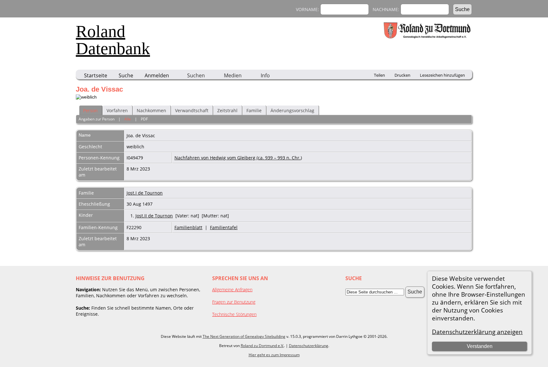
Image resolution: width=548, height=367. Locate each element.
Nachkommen (151, 110)
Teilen (379, 75)
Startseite (95, 75)
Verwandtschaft (191, 110)
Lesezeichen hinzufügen (442, 75)
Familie (254, 110)
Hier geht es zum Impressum (274, 354)
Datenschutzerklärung (308, 345)
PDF (144, 119)
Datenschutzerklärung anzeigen (477, 332)
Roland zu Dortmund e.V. (262, 345)
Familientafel (224, 227)
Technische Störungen (234, 314)
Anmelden (157, 75)
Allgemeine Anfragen (232, 290)
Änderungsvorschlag (292, 110)
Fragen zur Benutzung (233, 302)
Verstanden (480, 346)
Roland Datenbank (113, 40)
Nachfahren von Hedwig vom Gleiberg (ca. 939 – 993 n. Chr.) (238, 158)
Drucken (402, 75)
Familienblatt (188, 227)
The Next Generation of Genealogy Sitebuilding (244, 336)
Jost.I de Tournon (145, 193)
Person (90, 110)
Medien (233, 75)
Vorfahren (117, 110)
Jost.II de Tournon (154, 216)
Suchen (196, 75)
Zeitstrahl (227, 110)
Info (265, 75)
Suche (126, 75)
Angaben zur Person (96, 119)
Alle (127, 119)
